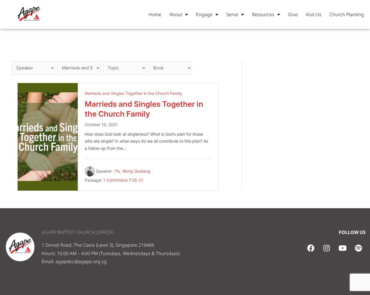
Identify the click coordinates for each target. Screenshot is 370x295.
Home (155, 14)
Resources (263, 14)
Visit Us (313, 14)
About (175, 14)
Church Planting (347, 14)
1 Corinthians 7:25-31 (123, 180)
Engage (204, 14)
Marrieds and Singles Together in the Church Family (133, 93)
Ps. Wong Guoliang (133, 171)
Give (293, 14)
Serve (232, 14)
